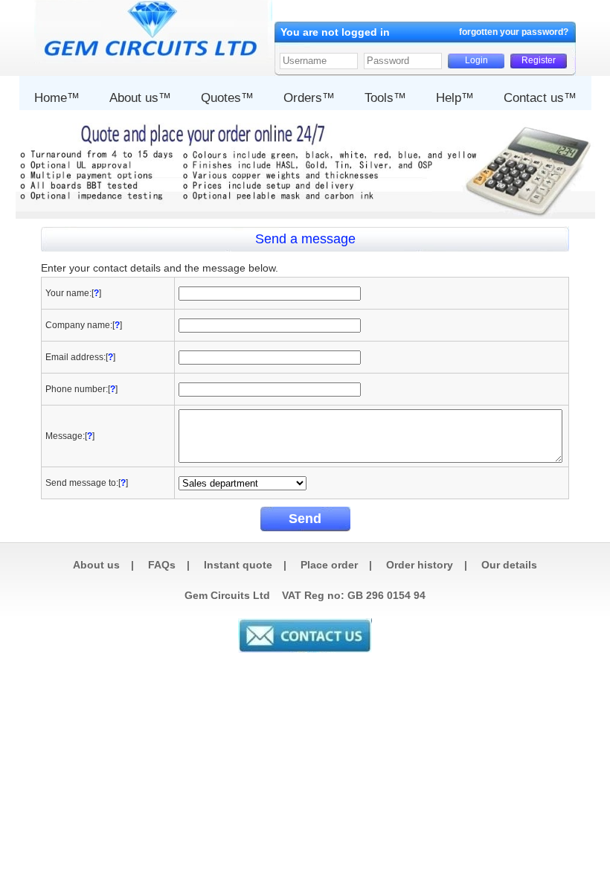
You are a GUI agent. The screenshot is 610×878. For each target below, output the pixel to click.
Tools (379, 98)
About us (133, 98)
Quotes (221, 98)
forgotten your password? (513, 32)
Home (50, 98)
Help (448, 98)
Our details (509, 565)
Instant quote (238, 565)
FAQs (162, 565)
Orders (302, 98)
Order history (419, 565)
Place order (329, 565)
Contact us (534, 98)
